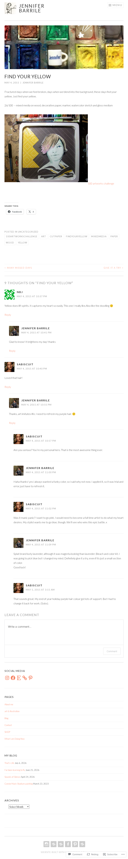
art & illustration (12, 711)
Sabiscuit (25, 364)
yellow (22, 242)
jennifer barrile (31, 8)
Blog (6, 718)
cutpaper (56, 236)
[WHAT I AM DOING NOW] (82, 844)
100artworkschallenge (21, 236)
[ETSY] (53, 844)
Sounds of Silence (12, 777)
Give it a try (114, 267)
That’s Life (9, 763)
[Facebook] (13, 678)
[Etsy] (19, 678)
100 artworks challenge (101, 183)
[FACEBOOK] (67, 844)
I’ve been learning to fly (14, 770)
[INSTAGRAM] (46, 844)
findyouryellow (76, 236)
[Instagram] (7, 678)
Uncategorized (28, 231)
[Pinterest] (30, 678)
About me (8, 704)
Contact (8, 725)
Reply (7, 314)
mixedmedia (99, 236)
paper (114, 236)
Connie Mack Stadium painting (18, 783)
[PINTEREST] (75, 844)
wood (10, 242)
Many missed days (18, 267)
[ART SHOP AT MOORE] (60, 844)
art (43, 236)
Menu (117, 5)
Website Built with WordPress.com (63, 852)
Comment (112, 651)
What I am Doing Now (14, 738)
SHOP (7, 732)
